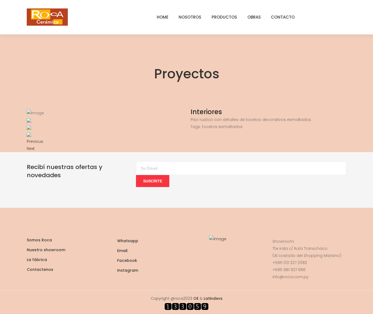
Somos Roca (39, 240)
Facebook (127, 260)
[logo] (47, 16)
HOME (162, 17)
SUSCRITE (152, 181)
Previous (35, 141)
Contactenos (40, 269)
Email (122, 250)
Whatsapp (127, 241)
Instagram (127, 270)
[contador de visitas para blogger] (186, 306)
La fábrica (37, 259)
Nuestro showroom (46, 250)
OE (196, 298)
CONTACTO (283, 17)
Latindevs (213, 298)
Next (31, 148)
